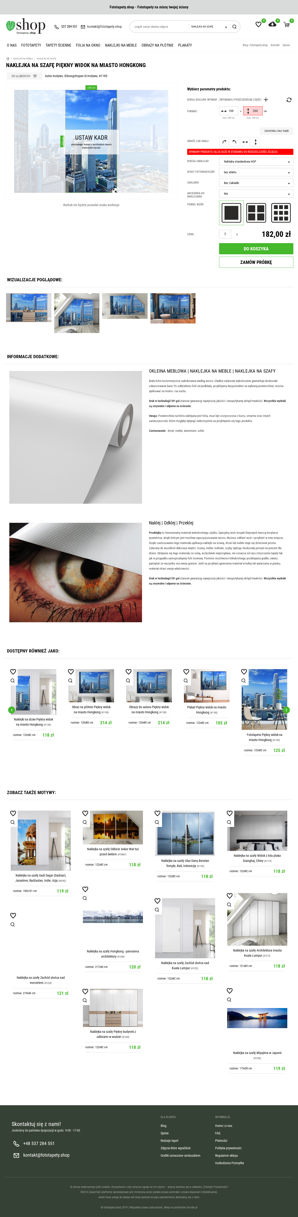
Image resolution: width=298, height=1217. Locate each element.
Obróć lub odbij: (198, 141)
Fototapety (31, 45)
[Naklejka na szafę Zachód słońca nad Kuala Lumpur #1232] (185, 928)
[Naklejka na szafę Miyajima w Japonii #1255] (257, 1018)
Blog (163, 1126)
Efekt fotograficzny (201, 171)
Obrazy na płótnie (157, 45)
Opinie (286, 45)
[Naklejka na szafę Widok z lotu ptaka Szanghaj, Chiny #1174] (257, 831)
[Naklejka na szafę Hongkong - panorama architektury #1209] (113, 917)
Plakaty (185, 45)
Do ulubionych (21, 76)
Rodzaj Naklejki (198, 161)
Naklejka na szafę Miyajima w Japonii (257, 1053)
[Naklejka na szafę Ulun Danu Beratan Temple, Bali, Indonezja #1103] (185, 833)
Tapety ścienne (58, 45)
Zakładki (193, 182)
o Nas (12, 45)
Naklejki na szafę (46, 58)
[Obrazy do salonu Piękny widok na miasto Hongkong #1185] (149, 685)
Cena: (190, 234)
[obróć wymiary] (288, 100)
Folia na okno (88, 45)
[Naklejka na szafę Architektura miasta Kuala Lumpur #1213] (257, 919)
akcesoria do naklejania (195, 195)
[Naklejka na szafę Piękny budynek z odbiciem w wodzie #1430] (113, 1008)
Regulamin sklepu (226, 1155)
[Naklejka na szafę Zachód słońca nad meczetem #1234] (41, 943)
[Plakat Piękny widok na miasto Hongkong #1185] (207, 686)
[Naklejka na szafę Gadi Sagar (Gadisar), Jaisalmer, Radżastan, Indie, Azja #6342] (41, 841)
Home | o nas (223, 1126)
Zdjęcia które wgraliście (176, 1148)
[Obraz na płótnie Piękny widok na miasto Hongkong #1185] (91, 685)
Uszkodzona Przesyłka (229, 1163)
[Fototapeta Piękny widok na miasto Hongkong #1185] (264, 699)
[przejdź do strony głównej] (26, 26)
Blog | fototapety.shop (255, 45)
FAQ (217, 1133)
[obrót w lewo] (234, 141)
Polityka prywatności (228, 1148)
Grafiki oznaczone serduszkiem (180, 1155)
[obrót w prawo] (224, 141)
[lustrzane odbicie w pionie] (255, 141)
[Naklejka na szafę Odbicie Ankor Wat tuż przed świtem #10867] (113, 827)
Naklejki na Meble (121, 45)
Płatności (221, 1140)
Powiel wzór (195, 204)
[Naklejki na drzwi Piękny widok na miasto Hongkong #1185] (33, 692)
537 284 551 (69, 26)
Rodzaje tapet (169, 1140)
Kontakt (275, 45)
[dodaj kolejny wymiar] (229, 99)
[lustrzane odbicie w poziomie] (245, 141)
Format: (192, 111)
